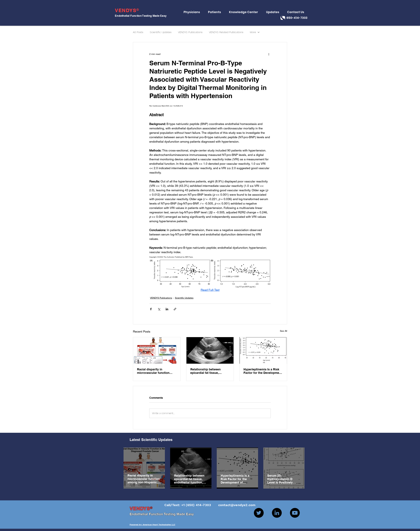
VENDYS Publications (190, 32)
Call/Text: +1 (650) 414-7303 (188, 505)
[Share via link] (175, 309)
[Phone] (283, 18)
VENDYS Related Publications (226, 32)
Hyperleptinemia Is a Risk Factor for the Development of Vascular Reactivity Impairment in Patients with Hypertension (262, 371)
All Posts (138, 32)
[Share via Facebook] (150, 309)
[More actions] (269, 54)
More (253, 32)
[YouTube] (295, 513)
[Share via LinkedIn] (166, 309)
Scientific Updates (160, 32)
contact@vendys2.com (233, 505)
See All (283, 331)
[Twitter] (259, 513)
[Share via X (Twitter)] (158, 309)
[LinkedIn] (277, 513)
